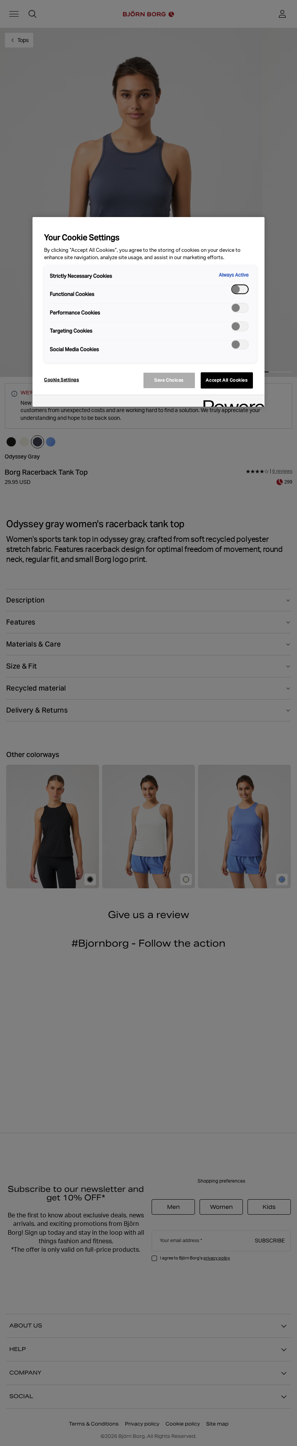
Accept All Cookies (227, 380)
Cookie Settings (61, 379)
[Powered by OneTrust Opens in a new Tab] (231, 402)
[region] (148, 312)
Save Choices (169, 380)
